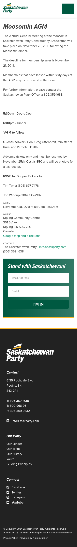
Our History (14, 454)
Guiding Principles (19, 464)
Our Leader (14, 444)
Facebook (18, 487)
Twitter (16, 492)
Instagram (18, 497)
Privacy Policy (10, 538)
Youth (10, 459)
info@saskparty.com (52, 247)
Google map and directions (21, 235)
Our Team (13, 448)
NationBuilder (40, 538)
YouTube (17, 502)
